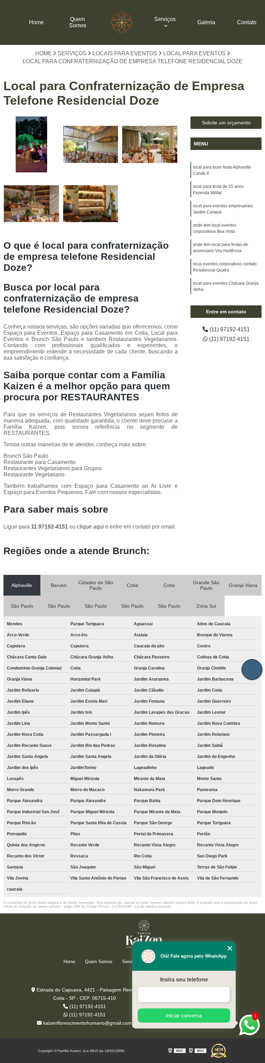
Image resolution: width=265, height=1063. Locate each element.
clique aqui (90, 527)
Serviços (165, 19)
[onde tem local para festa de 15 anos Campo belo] (31, 144)
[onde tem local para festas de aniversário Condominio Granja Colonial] (150, 144)
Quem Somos (77, 22)
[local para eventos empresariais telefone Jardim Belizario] (91, 204)
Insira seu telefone (184, 980)
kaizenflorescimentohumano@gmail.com (87, 1023)
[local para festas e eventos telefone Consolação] (31, 204)
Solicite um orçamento (226, 122)
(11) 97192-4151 (229, 329)
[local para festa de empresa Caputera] (91, 144)
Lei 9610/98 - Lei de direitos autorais (141, 906)
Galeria (206, 22)
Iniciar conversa (184, 1015)
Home (36, 22)
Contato (246, 22)
